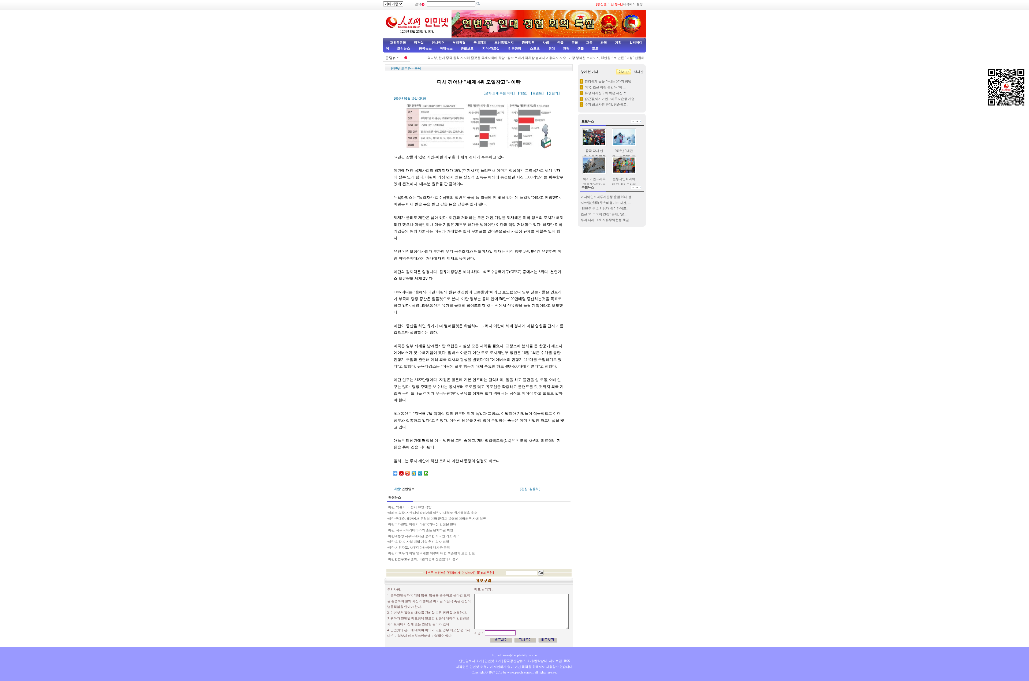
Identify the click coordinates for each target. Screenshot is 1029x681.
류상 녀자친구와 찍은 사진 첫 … (608, 93)
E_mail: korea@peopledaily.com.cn (514, 655)
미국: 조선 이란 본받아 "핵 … (605, 87)
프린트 (537, 93)
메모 (523, 93)
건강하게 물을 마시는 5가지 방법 (608, 81)
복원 (502, 93)
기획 (618, 42)
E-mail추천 (485, 573)
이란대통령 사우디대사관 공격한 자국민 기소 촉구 (424, 536)
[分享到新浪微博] (407, 473)
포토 (595, 48)
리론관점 (514, 48)
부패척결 (459, 42)
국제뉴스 (446, 48)
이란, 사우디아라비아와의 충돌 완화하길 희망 (420, 530)
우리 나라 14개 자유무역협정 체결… (606, 220)
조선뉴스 (404, 48)
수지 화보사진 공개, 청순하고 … (608, 104)
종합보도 (467, 48)
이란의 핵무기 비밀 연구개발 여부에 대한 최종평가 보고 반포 (431, 553)
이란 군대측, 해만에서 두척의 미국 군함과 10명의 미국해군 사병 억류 (437, 519)
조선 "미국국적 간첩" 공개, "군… (604, 214)
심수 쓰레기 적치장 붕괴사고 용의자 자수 (525, 58)
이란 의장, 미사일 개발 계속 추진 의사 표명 (418, 542)
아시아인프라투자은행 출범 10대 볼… (608, 197)
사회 (546, 42)
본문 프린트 (435, 573)
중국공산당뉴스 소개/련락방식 (525, 661)
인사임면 (438, 42)
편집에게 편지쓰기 (461, 573)
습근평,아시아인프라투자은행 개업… (611, 99)
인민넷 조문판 (401, 68)
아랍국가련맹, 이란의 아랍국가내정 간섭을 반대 (422, 524)
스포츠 (534, 48)
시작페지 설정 (633, 4)
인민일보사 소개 (470, 661)
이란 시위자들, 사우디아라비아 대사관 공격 (419, 547)
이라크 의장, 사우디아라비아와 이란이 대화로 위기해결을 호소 (432, 513)
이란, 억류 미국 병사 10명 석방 (409, 507)
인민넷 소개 (492, 661)
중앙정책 (528, 42)
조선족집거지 (504, 42)
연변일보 (408, 489)
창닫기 (553, 93)
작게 (510, 93)
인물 (560, 42)
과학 (604, 42)
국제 (418, 68)
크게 (495, 93)
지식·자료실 (491, 48)
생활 (580, 48)
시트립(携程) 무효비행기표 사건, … (606, 203)
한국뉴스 (425, 48)
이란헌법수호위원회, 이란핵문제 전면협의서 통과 (423, 559)
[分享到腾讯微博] (420, 473)
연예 (551, 48)
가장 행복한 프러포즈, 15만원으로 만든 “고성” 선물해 (595, 58)
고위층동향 (398, 42)
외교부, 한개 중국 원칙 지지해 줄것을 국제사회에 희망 (454, 58)
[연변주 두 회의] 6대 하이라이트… (605, 208)
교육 (589, 42)
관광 (566, 48)
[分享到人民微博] (401, 473)
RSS (567, 661)
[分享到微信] (426, 473)
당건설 (419, 42)
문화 (575, 42)
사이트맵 (555, 661)
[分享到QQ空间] (414, 473)
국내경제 (480, 42)
